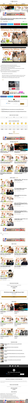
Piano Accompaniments (17, 150)
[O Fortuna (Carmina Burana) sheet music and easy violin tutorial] (17, 7)
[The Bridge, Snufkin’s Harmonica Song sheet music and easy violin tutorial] (21, 249)
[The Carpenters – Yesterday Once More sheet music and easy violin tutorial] (7, 168)
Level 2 (1, 171)
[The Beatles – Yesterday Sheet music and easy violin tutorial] (21, 168)
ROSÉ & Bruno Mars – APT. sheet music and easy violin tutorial (3, 10)
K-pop (1, 150)
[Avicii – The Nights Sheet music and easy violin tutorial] (21, 261)
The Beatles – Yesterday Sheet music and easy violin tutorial (20, 173)
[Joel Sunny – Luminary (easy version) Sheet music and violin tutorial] (7, 249)
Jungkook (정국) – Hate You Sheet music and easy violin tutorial (21, 219)
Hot (15, 143)
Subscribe (14, 389)
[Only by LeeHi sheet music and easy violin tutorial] (7, 198)
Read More (2, 325)
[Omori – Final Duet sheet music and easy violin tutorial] (7, 273)
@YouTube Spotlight (14, 286)
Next (27, 9)
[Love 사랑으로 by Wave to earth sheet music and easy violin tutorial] (7, 191)
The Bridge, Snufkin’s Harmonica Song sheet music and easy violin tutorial (20, 254)
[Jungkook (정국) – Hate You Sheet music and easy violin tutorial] (7, 222)
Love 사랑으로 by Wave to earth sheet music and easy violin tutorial (20, 189)
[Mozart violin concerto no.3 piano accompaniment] (10, 7)
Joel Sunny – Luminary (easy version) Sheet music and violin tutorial (6, 254)
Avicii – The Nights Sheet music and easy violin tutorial (20, 266)
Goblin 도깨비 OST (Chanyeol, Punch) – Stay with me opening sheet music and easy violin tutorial (20, 204)
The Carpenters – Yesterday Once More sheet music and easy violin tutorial (6, 173)
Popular (1, 143)
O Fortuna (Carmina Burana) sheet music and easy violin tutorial (17, 10)
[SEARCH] (24, 5)
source (3, 79)
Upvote (6, 117)
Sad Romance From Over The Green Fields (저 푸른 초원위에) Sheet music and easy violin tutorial (20, 212)
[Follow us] (23, 5)
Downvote (21, 117)
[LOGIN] (27, 5)
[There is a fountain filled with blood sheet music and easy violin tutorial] (24, 7)
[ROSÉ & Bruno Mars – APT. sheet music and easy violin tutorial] (3, 7)
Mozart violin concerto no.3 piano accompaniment (11, 347)
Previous (0, 9)
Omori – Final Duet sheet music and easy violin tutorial (6, 278)
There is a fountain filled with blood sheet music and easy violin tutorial (24, 10)
